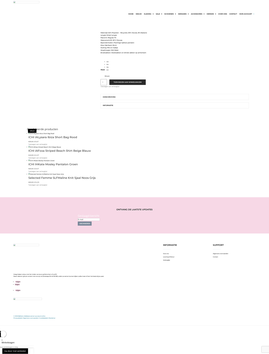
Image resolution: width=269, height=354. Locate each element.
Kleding (147, 14)
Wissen (107, 76)
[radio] (108, 61)
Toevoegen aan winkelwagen (128, 82)
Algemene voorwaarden (220, 253)
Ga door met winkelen (15, 351)
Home (130, 14)
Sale (158, 14)
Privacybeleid (17, 318)
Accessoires (196, 14)
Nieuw (139, 14)
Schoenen (169, 14)
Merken (210, 14)
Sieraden (182, 14)
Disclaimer (52, 318)
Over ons (222, 14)
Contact (233, 14)
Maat (103, 70)
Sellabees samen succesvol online (34, 316)
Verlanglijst (166, 260)
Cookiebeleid (43, 318)
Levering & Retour (168, 257)
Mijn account (245, 14)
